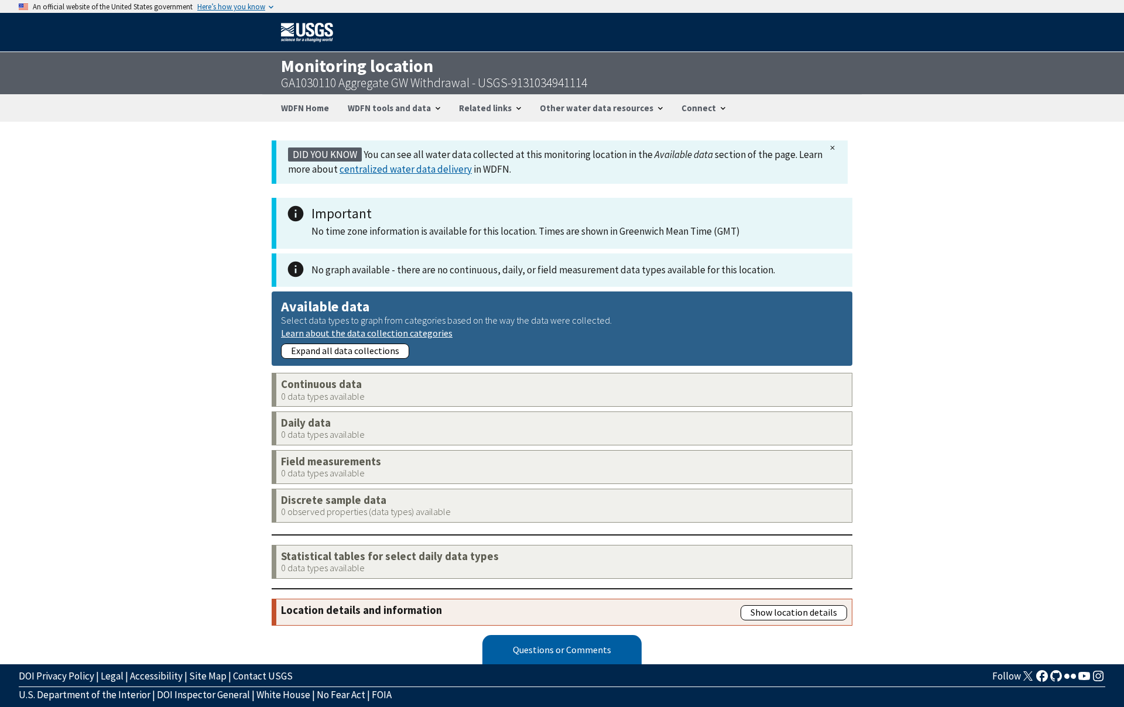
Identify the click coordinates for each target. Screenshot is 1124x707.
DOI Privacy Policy (56, 676)
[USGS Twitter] (1028, 679)
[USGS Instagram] (1098, 679)
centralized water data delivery (406, 169)
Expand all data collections (345, 350)
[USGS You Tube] (1084, 679)
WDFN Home (305, 108)
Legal (112, 676)
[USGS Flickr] (1070, 679)
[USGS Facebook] (1042, 679)
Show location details (794, 612)
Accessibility (156, 676)
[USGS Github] (1056, 679)
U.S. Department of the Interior (84, 694)
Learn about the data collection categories (367, 332)
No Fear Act (341, 694)
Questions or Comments (562, 649)
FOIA (382, 694)
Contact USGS (263, 676)
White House (283, 694)
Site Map (208, 676)
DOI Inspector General (203, 694)
